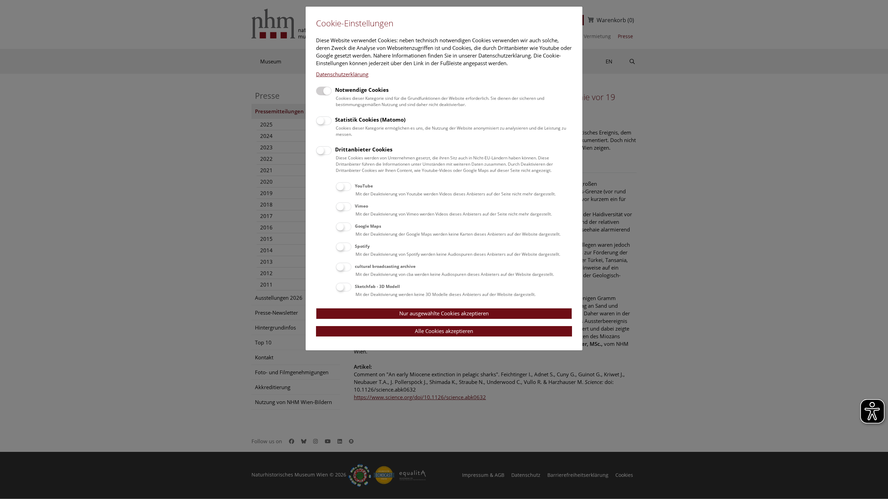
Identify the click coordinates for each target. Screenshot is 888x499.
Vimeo (361, 206)
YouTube (364, 186)
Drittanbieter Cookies (363, 149)
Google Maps (368, 226)
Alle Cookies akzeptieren (444, 330)
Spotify (362, 246)
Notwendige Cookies (361, 89)
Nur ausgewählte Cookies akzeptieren (444, 313)
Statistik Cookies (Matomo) (370, 119)
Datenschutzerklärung (342, 74)
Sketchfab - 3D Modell (377, 286)
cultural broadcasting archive (385, 266)
